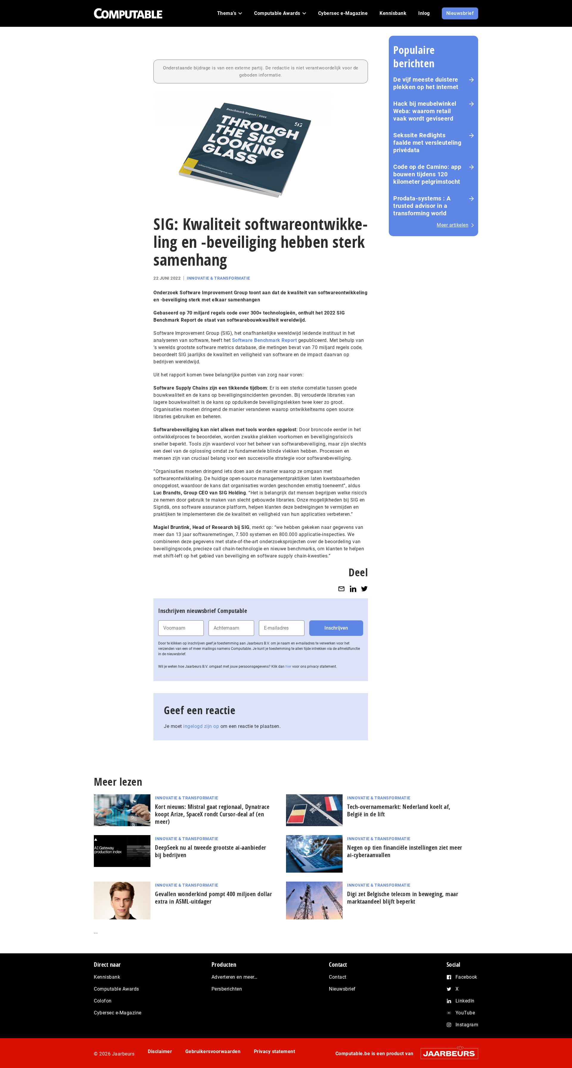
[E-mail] (341, 588)
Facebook (466, 977)
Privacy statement (274, 1051)
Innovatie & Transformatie (218, 278)
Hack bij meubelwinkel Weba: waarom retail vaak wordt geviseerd (424, 111)
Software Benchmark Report (264, 340)
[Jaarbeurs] (446, 1053)
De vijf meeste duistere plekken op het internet (425, 83)
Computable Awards (116, 989)
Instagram (467, 1024)
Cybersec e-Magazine (118, 1013)
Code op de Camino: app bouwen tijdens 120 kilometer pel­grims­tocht (427, 174)
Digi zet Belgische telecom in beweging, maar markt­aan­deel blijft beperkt (402, 897)
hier (288, 666)
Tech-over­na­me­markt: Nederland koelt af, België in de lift (398, 810)
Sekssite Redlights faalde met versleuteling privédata (427, 143)
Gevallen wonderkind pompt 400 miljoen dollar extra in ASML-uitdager (213, 897)
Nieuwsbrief (342, 989)
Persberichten (227, 989)
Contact (337, 977)
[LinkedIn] (353, 588)
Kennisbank (107, 977)
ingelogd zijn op (201, 726)
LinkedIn (465, 1001)
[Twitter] (364, 588)
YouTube (465, 1013)
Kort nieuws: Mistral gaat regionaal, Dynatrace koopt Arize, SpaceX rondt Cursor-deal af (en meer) (212, 814)
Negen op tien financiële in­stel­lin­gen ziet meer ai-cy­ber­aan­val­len (404, 851)
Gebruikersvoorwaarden (213, 1051)
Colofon (103, 1001)
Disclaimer (160, 1051)
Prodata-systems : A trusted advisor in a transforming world (422, 206)
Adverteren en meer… (235, 977)
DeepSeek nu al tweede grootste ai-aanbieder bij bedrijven (210, 851)
